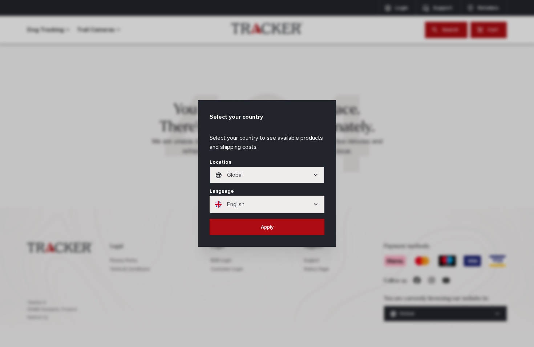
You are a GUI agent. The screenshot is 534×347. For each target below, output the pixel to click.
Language (222, 191)
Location (220, 162)
